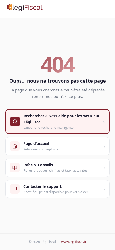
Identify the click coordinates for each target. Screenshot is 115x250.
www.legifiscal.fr (73, 241)
